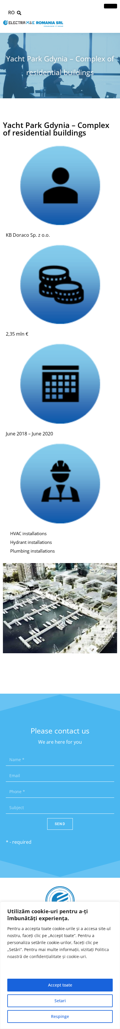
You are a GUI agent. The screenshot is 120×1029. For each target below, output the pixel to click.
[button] (19, 13)
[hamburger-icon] (110, 6)
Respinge (60, 1016)
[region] (60, 965)
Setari (60, 1000)
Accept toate (60, 985)
